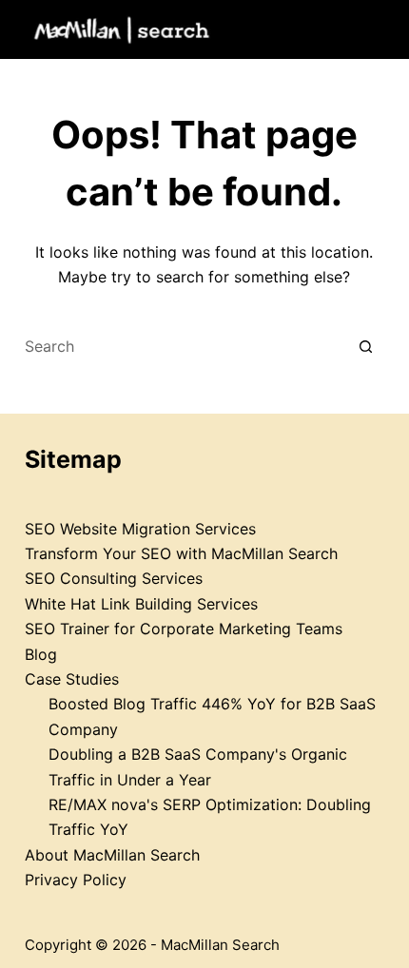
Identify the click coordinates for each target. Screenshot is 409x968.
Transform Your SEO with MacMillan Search (181, 553)
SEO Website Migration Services (140, 528)
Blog (41, 654)
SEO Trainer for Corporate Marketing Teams (183, 628)
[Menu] (375, 29)
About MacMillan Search (112, 854)
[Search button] (365, 347)
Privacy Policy (76, 879)
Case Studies (72, 678)
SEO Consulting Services (114, 578)
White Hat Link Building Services (141, 603)
